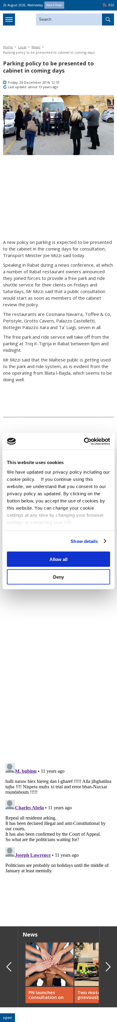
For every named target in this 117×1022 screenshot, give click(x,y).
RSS (111, 5)
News (36, 47)
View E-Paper (54, 5)
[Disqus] (58, 836)
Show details (84, 541)
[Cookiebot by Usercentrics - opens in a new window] (84, 441)
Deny (58, 576)
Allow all (59, 559)
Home (8, 47)
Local (22, 47)
